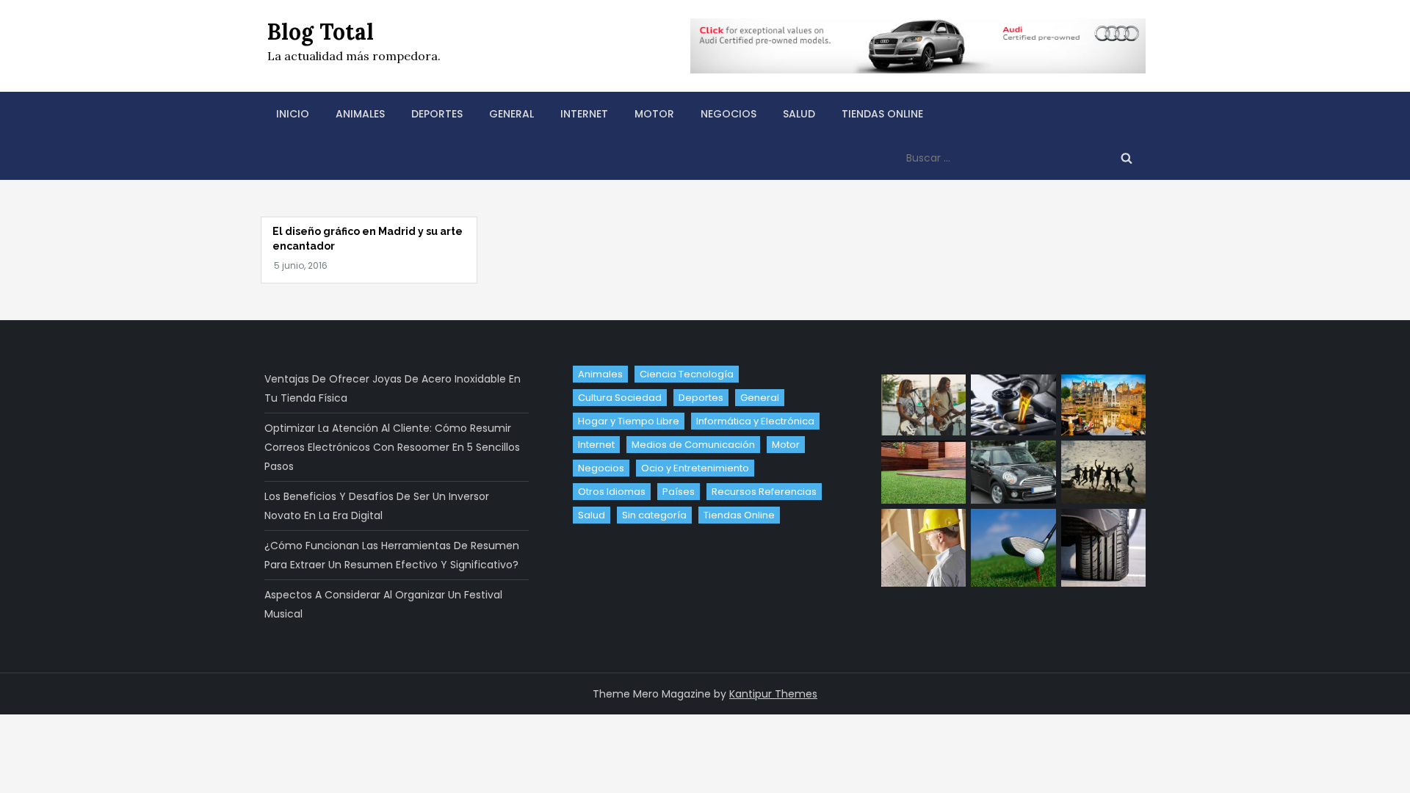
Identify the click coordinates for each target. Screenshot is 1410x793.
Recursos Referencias (764, 492)
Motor (654, 113)
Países (678, 492)
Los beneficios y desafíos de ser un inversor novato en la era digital (376, 506)
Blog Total (320, 32)
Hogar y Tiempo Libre (628, 421)
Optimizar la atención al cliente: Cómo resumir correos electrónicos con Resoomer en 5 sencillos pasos (392, 447)
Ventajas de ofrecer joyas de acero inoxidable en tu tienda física (392, 388)
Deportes (437, 113)
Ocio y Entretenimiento (695, 468)
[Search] (1126, 158)
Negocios (728, 113)
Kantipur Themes (773, 694)
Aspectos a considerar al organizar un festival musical (383, 604)
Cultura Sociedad (620, 398)
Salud (799, 113)
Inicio (292, 113)
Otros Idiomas (612, 492)
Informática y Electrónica (755, 421)
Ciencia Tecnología (687, 374)
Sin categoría (654, 515)
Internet (584, 113)
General (511, 113)
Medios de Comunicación (693, 445)
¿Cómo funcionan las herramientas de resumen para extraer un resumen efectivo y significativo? (391, 555)
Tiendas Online (882, 113)
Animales (360, 113)
